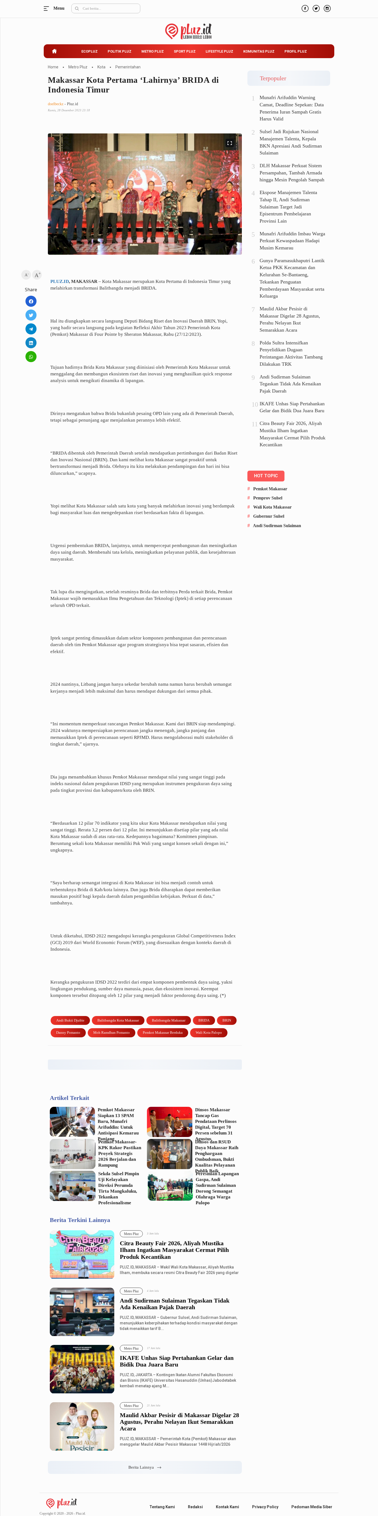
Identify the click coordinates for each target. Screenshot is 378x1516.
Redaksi (195, 1507)
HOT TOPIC (266, 475)
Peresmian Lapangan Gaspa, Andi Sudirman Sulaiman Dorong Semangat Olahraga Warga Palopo (217, 1188)
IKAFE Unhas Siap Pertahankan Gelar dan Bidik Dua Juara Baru (177, 1361)
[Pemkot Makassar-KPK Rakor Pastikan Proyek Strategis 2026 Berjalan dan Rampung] (72, 1154)
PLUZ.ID (59, 281)
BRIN (226, 1020)
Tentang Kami (162, 1507)
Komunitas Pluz (259, 51)
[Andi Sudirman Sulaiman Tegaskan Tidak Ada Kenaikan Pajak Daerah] (82, 1312)
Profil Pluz (295, 51)
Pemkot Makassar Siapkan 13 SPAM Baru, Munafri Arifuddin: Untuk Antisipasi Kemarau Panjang (118, 1124)
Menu (47, 8)
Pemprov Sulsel (267, 498)
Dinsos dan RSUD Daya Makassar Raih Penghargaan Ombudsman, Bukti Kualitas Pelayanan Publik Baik (216, 1156)
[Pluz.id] (189, 28)
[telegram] (31, 329)
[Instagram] (326, 8)
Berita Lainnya (142, 1467)
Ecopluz (89, 51)
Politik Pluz (119, 51)
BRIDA (203, 1020)
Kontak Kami (227, 1507)
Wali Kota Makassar (272, 507)
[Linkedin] (31, 343)
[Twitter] (315, 8)
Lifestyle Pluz (219, 51)
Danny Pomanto (68, 1032)
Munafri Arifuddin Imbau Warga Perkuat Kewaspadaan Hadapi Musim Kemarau (292, 241)
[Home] (61, 1503)
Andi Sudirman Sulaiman (277, 525)
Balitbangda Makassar (168, 1020)
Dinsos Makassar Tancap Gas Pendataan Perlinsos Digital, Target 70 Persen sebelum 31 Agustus (216, 1124)
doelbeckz (55, 104)
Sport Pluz (185, 51)
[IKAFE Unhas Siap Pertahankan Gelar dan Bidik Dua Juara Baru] (82, 1369)
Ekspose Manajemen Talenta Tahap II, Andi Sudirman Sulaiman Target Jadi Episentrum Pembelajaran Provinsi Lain (288, 207)
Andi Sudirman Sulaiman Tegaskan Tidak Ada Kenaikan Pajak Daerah (174, 1304)
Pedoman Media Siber (311, 1507)
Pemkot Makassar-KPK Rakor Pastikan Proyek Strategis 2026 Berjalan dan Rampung (119, 1153)
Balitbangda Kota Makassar (118, 1020)
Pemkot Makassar (270, 488)
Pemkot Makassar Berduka (163, 1032)
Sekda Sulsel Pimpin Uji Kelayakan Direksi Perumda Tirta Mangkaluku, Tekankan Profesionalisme (118, 1188)
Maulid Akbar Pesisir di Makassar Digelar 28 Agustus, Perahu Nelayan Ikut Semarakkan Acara (179, 1422)
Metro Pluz (152, 51)
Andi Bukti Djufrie (70, 1020)
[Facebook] (304, 8)
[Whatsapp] (31, 356)
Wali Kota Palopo (209, 1032)
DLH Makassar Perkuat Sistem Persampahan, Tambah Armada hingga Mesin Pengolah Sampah (292, 172)
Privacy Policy (265, 1507)
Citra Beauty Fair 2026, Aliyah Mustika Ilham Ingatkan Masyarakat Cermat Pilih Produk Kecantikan (174, 1250)
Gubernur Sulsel (268, 516)
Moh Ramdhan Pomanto (111, 1032)
